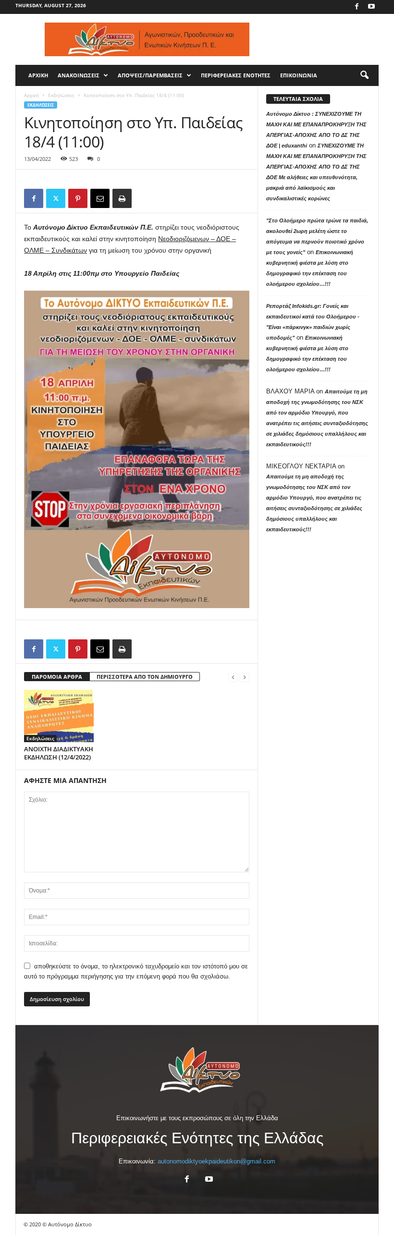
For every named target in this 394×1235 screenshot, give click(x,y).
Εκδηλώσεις (61, 95)
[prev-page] (233, 677)
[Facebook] (356, 7)
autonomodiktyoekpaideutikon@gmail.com (216, 1161)
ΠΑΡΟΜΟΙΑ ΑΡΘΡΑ (57, 676)
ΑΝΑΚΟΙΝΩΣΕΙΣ (78, 75)
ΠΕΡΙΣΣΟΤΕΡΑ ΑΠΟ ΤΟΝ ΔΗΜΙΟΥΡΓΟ (145, 676)
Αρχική (31, 95)
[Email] (100, 198)
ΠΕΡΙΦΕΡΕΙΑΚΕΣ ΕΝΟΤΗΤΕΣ (236, 75)
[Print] (122, 198)
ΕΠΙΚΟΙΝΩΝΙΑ (298, 75)
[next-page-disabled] (244, 677)
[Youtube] (371, 7)
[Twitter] (55, 198)
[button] (364, 75)
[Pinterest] (77, 198)
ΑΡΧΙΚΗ (38, 75)
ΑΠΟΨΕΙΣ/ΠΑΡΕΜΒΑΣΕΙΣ (150, 75)
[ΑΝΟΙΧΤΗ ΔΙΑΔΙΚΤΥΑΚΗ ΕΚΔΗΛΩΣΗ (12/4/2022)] (59, 716)
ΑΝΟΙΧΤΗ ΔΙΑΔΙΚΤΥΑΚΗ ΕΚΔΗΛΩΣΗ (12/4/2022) (58, 753)
